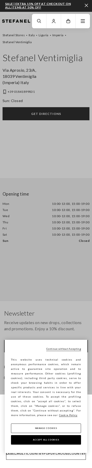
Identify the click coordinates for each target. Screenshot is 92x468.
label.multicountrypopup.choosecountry (46, 453)
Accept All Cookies (46, 439)
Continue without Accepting (63, 348)
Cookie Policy (68, 415)
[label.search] (39, 21)
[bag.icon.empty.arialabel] (68, 21)
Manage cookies (46, 428)
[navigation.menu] (83, 21)
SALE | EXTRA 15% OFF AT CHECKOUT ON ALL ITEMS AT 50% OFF (38, 5)
